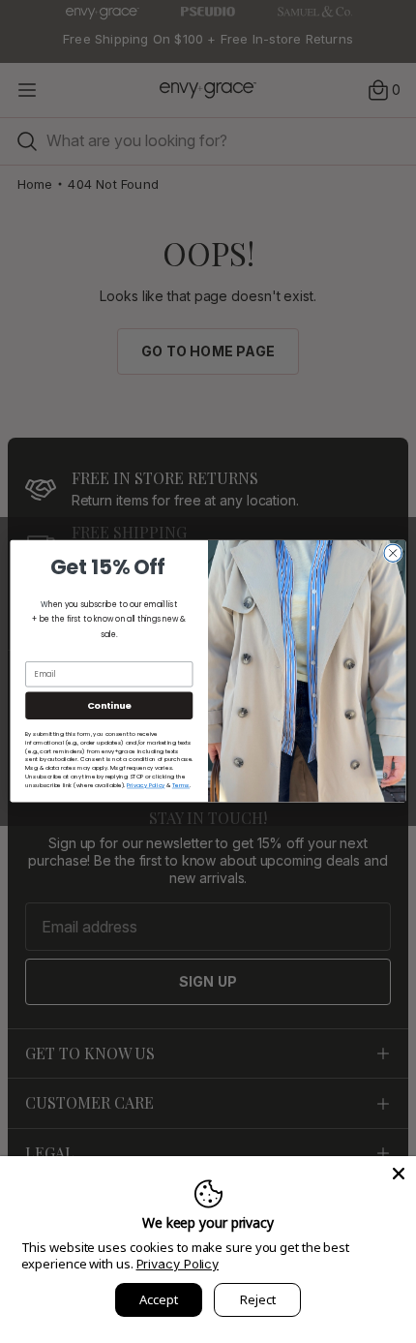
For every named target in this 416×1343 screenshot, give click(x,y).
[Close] (398, 1173)
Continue (109, 705)
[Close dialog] (392, 553)
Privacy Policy (178, 1263)
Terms (181, 785)
